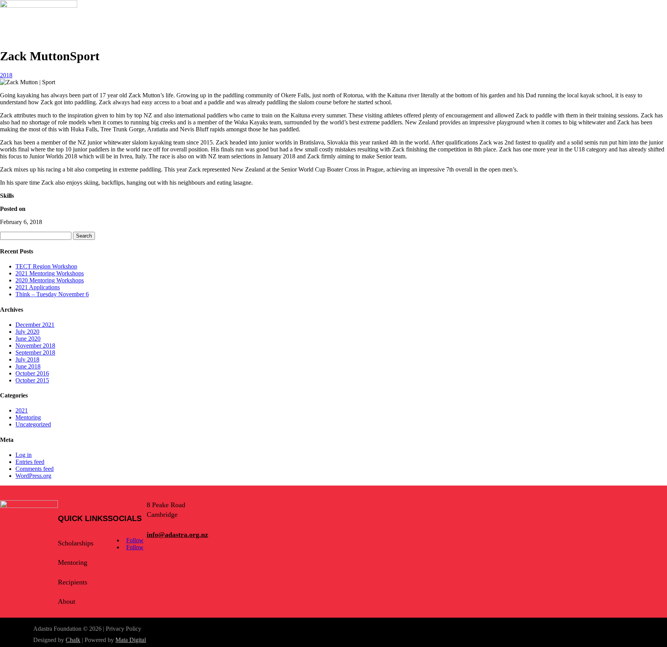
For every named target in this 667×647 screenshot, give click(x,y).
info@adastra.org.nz (177, 534)
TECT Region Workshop (46, 266)
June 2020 (28, 338)
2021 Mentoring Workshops (49, 273)
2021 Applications (37, 287)
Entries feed (29, 462)
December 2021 (34, 324)
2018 (6, 75)
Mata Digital (130, 640)
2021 (21, 410)
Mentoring (28, 417)
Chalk (73, 640)
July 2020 (27, 331)
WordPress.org (33, 475)
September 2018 (35, 352)
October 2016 (32, 373)
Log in (23, 455)
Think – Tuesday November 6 (52, 294)
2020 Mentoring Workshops (49, 280)
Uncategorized (33, 424)
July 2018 (27, 359)
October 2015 (32, 380)
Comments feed (34, 468)
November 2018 (35, 345)
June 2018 (28, 366)
